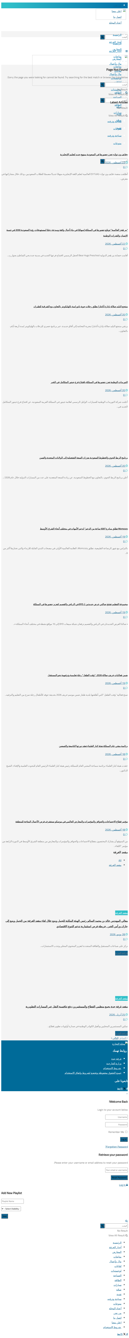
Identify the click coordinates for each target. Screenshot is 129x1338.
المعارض (116, 1252)
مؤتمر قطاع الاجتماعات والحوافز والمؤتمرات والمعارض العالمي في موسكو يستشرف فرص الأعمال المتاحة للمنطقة (71, 821)
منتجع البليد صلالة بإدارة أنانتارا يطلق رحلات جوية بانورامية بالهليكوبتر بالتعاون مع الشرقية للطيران (81, 306)
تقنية (119, 1294)
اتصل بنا (117, 1317)
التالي (115, 1038)
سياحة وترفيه (114, 1299)
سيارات (117, 1285)
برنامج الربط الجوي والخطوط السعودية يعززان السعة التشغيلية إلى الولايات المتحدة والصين (83, 458)
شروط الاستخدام (112, 1068)
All (120, 860)
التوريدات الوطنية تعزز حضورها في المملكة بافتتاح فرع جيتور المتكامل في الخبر (89, 382)
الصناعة (117, 1275)
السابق (123, 1038)
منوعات (117, 1303)
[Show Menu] (127, 51)
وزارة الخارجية (113, 1063)
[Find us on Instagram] (121, 1088)
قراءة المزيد (121, 953)
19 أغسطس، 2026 (115, 536)
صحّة (118, 1289)
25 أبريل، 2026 (117, 1014)
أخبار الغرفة (115, 51)
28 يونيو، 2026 (118, 934)
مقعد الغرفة (115, 865)
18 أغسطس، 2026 (115, 754)
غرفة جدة (116, 1058)
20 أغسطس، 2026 (115, 314)
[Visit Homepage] (113, 18)
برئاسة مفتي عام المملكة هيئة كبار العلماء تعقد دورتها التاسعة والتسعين (93, 746)
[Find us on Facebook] (127, 1088)
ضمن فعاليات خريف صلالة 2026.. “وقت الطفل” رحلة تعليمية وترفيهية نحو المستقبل (88, 675)
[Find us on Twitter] (124, 1088)
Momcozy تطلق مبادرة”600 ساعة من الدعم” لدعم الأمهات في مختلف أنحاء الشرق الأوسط (84, 529)
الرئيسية (117, 34)
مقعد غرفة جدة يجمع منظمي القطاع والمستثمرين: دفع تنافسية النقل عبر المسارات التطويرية (77, 1006)
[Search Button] (126, 31)
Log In (122, 1185)
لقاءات (117, 1266)
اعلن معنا (116, 1322)
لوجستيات (116, 1270)
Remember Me (116, 1132)
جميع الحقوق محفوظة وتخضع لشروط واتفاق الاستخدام (93, 1072)
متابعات (117, 1256)
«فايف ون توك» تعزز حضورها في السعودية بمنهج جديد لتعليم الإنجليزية (94, 154)
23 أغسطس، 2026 (115, 162)
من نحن (117, 5)
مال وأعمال (115, 1261)
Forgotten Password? (116, 1146)
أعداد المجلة (115, 22)
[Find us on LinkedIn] (119, 1088)
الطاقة (118, 1280)
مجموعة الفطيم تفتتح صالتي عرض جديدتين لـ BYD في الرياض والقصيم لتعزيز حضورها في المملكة (80, 604)
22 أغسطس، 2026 (115, 243)
